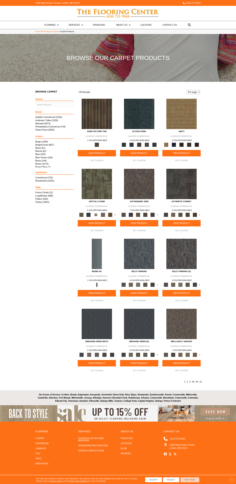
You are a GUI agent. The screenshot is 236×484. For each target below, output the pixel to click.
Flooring (50, 25)
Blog (124, 448)
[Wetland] (97, 254)
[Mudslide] (97, 114)
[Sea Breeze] (173, 145)
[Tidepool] (139, 114)
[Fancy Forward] (139, 184)
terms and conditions (79, 481)
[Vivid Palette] (110, 215)
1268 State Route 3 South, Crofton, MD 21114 (57, 3)
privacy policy (56, 481)
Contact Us (170, 25)
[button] (58, 25)
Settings (190, 480)
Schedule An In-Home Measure (91, 439)
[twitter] (175, 454)
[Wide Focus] (131, 215)
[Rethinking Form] (195, 215)
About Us (121, 25)
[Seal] (152, 285)
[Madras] (181, 114)
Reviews (126, 453)
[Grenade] (131, 285)
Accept (153, 480)
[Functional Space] (188, 215)
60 (197, 382)
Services (74, 25)
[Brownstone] (139, 145)
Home (38, 31)
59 (193, 382)
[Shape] (139, 254)
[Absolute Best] (145, 215)
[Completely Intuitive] (180, 355)
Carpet (55, 31)
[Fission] (145, 285)
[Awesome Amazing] (103, 215)
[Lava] (138, 285)
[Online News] (97, 324)
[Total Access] (112, 355)
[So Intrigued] (181, 324)
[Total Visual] (138, 215)
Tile (37, 453)
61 (201, 382)
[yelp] (170, 454)
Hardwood (42, 443)
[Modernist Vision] (96, 215)
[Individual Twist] (180, 215)
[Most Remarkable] (88, 215)
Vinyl (38, 458)
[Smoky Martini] (189, 145)
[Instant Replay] (96, 355)
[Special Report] (138, 355)
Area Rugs (41, 463)
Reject (171, 480)
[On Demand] (104, 355)
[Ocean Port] (131, 145)
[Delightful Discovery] (97, 184)
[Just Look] (152, 215)
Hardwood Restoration (93, 445)
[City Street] (154, 145)
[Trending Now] (89, 355)
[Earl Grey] (146, 145)
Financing (99, 25)
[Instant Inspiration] (195, 355)
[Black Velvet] (196, 145)
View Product (96, 153)
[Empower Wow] (188, 355)
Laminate (40, 448)
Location (145, 25)
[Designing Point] (181, 184)
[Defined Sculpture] (173, 215)
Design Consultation (91, 450)
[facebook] (165, 454)
